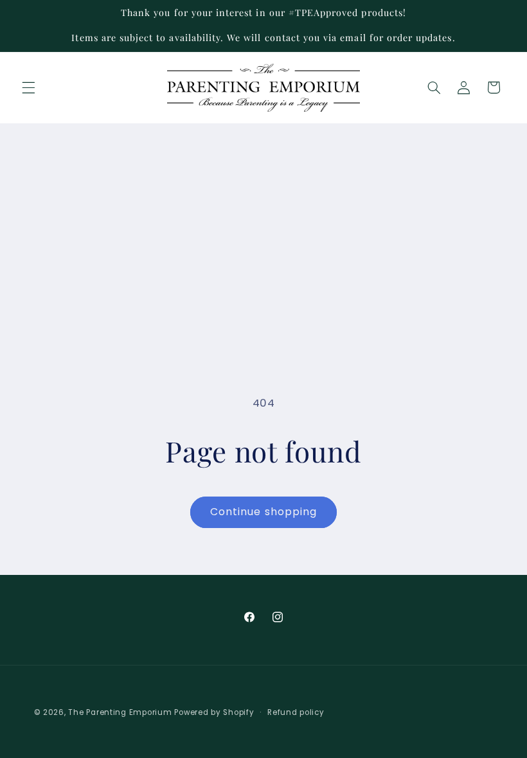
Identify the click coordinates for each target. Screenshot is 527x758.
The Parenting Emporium (120, 712)
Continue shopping (263, 511)
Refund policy (296, 712)
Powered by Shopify (214, 712)
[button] (28, 87)
